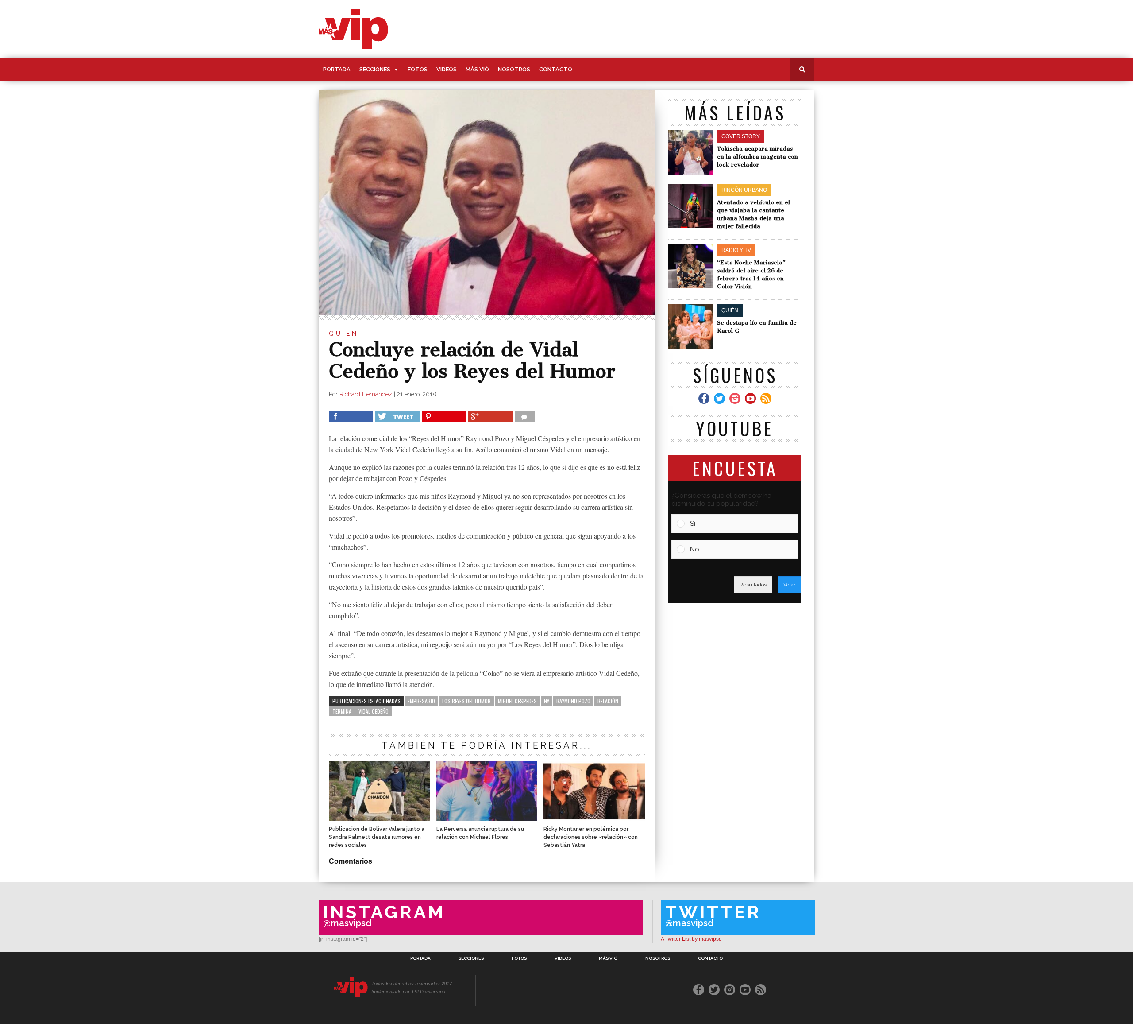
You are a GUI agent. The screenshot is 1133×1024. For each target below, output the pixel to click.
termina (341, 711)
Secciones (374, 69)
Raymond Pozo (573, 701)
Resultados (753, 585)
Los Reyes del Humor (466, 701)
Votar (789, 585)
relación (607, 701)
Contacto (555, 69)
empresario (421, 701)
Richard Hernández (365, 394)
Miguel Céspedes (517, 701)
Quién (343, 333)
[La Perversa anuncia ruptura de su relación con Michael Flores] (486, 818)
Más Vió (477, 69)
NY (546, 701)
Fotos (418, 69)
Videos (446, 69)
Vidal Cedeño (373, 711)
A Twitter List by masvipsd (691, 939)
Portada (337, 69)
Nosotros (514, 69)
